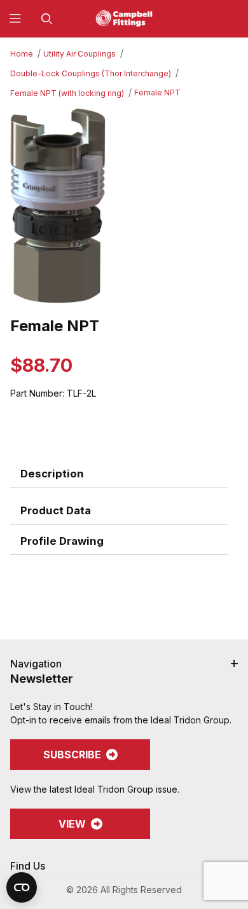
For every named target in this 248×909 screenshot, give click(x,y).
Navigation (36, 663)
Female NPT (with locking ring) (67, 93)
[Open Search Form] (46, 19)
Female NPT (157, 92)
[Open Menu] (15, 19)
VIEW (72, 823)
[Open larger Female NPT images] (124, 206)
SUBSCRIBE (72, 754)
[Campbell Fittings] (124, 17)
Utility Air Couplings (79, 53)
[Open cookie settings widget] (21, 887)
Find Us (27, 865)
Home (21, 53)
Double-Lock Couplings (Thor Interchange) (90, 73)
